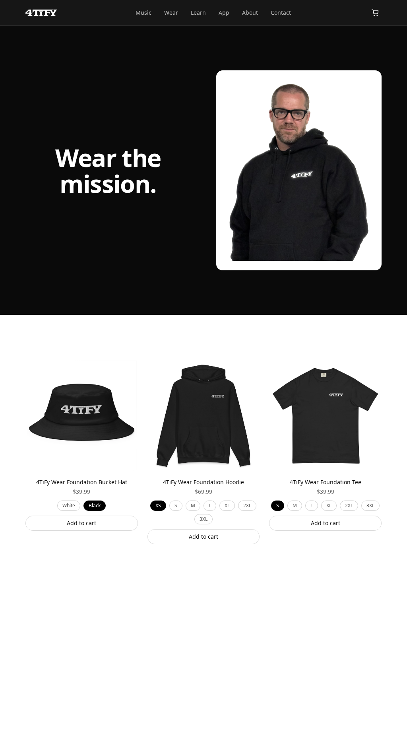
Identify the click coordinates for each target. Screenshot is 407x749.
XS (158, 505)
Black (95, 505)
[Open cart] (375, 12)
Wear (171, 12)
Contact (281, 12)
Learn (198, 12)
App (224, 12)
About (250, 12)
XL (227, 505)
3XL (203, 519)
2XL (247, 505)
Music (143, 12)
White (68, 505)
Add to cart (81, 523)
